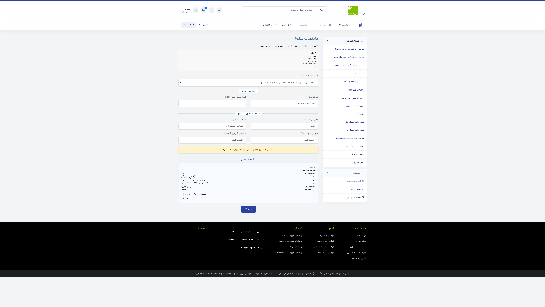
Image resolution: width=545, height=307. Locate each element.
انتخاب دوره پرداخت (308, 75)
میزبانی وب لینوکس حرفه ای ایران (349, 65)
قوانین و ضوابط (327, 235)
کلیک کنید (227, 150)
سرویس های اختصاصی (354, 146)
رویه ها (239, 273)
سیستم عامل (239, 119)
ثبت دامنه (361, 235)
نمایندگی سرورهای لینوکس (352, 81)
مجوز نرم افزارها (358, 258)
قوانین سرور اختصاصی (323, 246)
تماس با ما (203, 25)
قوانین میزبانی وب (325, 241)
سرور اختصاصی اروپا (355, 130)
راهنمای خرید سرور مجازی (290, 246)
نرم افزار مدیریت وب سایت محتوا (350, 138)
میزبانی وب (360, 241)
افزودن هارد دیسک (309, 133)
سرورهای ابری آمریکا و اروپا (352, 97)
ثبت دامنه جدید (354, 181)
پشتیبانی (303, 24)
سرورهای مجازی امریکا (354, 114)
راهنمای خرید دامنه (293, 235)
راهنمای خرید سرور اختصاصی (288, 252)
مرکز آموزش (269, 24)
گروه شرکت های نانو (311, 273)
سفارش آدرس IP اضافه (234, 133)
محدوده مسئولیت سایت (222, 273)
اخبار (284, 24)
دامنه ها (323, 24)
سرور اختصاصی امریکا (355, 122)
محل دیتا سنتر (311, 119)
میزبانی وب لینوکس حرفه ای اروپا (349, 49)
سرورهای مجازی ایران (355, 105)
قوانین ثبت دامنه (326, 252)
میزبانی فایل (359, 73)
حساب (187, 9)
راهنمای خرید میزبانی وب (290, 241)
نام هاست (313, 97)
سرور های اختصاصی (356, 252)
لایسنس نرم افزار (357, 154)
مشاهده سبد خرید (353, 197)
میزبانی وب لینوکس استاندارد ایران (349, 57)
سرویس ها (344, 24)
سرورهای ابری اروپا (356, 89)
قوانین (248, 273)
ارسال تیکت (189, 25)
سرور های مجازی (358, 246)
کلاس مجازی (359, 162)
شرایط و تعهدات (260, 273)
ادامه (249, 209)
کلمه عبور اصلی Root (235, 97)
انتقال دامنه (356, 189)
